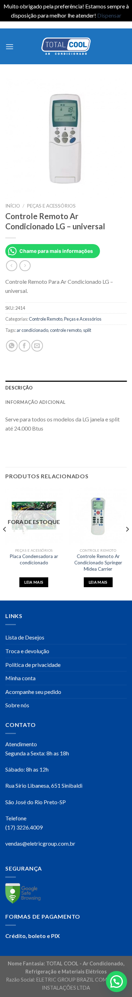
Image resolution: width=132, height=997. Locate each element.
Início (12, 206)
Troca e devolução (27, 651)
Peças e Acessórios (51, 206)
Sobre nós (17, 705)
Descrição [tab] (19, 388)
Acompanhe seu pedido (33, 691)
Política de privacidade (33, 664)
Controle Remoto (45, 319)
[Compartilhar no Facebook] (24, 346)
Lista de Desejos (24, 637)
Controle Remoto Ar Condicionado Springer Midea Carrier (98, 562)
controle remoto (65, 330)
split (87, 330)
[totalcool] (66, 46)
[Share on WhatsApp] (12, 346)
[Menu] (9, 46)
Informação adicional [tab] (35, 402)
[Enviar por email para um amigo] (37, 346)
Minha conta (20, 678)
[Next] (127, 543)
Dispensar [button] (109, 15)
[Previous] (4, 543)
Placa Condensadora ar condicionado (34, 559)
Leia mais (33, 582)
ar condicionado (32, 330)
